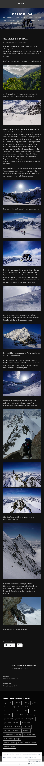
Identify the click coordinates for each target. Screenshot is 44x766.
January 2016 (30, 719)
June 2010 (7, 723)
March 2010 (26, 723)
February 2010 (18, 715)
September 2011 (30, 743)
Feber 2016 (7, 715)
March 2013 (18, 727)
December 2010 (23, 707)
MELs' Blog (22, 14)
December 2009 (9, 707)
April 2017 (35, 703)
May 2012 (7, 731)
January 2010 (8, 719)
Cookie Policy (33, 757)
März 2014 (16, 731)
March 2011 (8, 727)
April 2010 (7, 703)
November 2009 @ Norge (12, 735)
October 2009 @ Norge (12, 739)
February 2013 (30, 715)
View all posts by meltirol (19, 668)
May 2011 (27, 727)
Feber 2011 (33, 711)
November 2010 (29, 735)
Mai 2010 (16, 723)
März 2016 (26, 731)
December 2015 (22, 711)
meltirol (24, 42)
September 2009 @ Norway (13, 743)
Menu (23, 4)
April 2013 (26, 703)
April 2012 (17, 703)
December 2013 (9, 711)
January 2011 (19, 719)
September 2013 (9, 747)
